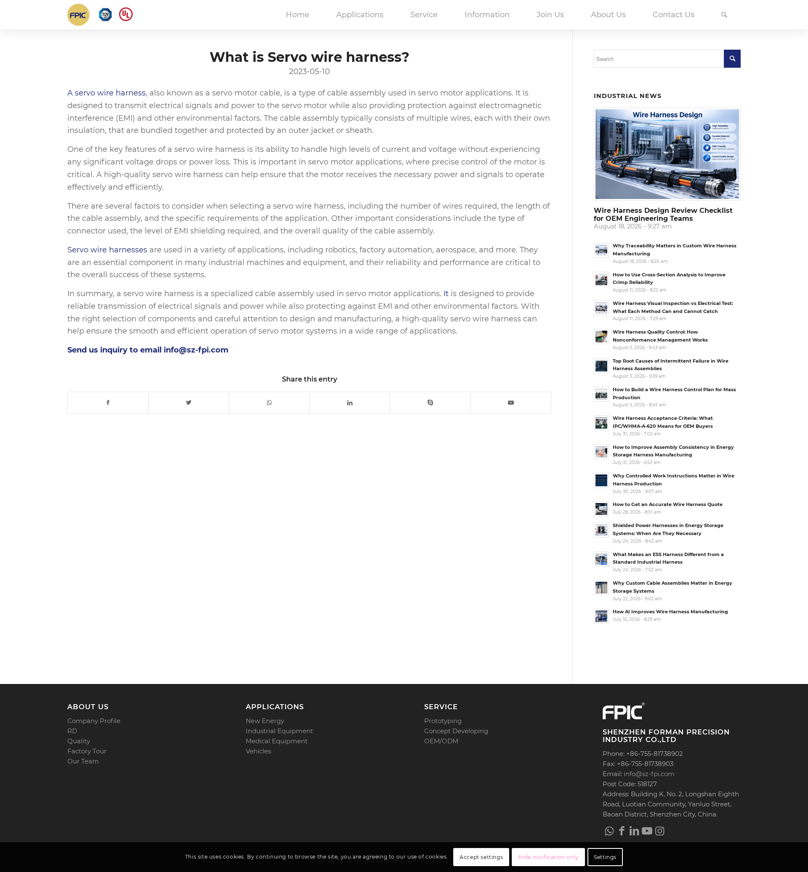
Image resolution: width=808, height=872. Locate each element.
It (446, 293)
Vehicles (258, 751)
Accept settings (481, 857)
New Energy (265, 721)
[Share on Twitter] (189, 402)
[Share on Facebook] (108, 402)
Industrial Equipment (279, 731)
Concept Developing (456, 731)
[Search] (724, 14)
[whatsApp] (609, 830)
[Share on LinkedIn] (350, 402)
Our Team (83, 761)
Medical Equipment (277, 741)
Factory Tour (86, 751)
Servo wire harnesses (107, 249)
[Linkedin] (634, 830)
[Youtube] (647, 830)
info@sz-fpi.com (649, 774)
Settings (605, 857)
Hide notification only (548, 857)
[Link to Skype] (430, 402)
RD (72, 731)
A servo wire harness (106, 93)
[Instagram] (659, 830)
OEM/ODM (441, 741)
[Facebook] (621, 830)
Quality (78, 741)
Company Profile (93, 721)
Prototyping (443, 721)
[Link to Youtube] (511, 402)
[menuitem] (297, 14)
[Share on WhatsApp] (269, 402)
